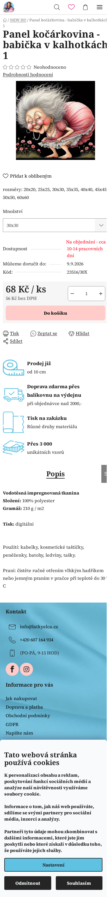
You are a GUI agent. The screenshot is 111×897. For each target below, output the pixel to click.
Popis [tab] (55, 473)
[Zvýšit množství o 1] (100, 293)
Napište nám (19, 733)
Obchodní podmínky (28, 715)
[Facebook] (12, 669)
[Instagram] (26, 669)
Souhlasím (79, 883)
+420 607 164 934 (36, 639)
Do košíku (55, 313)
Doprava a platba (24, 707)
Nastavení (53, 865)
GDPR (12, 724)
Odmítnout (27, 883)
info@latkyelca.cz (39, 626)
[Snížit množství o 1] (72, 293)
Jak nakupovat (21, 698)
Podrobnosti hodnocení (28, 74)
